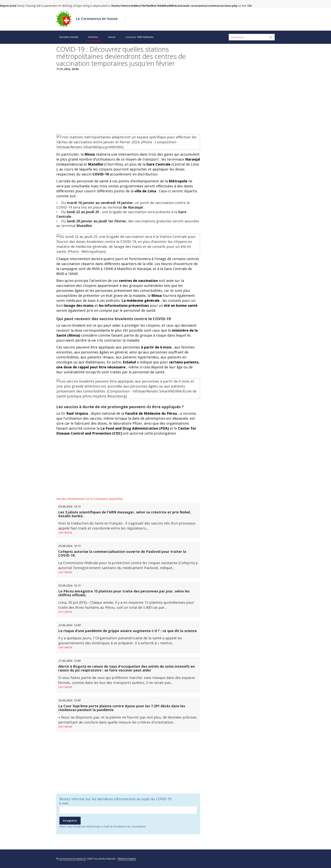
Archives (93, 37)
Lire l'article (65, 532)
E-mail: (64, 803)
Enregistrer (70, 820)
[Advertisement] (128, 101)
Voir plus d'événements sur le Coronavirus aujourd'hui (89, 499)
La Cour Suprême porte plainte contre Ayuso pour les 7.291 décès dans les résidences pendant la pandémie (121, 708)
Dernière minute (68, 37)
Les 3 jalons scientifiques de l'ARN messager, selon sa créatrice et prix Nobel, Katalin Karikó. (124, 514)
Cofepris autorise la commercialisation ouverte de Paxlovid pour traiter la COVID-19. (122, 553)
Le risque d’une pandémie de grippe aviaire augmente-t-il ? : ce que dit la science (127, 630)
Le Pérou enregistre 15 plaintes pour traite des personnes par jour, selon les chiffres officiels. (124, 593)
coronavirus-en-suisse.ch (72, 858)
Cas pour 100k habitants (139, 37)
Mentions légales (127, 858)
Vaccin (112, 37)
